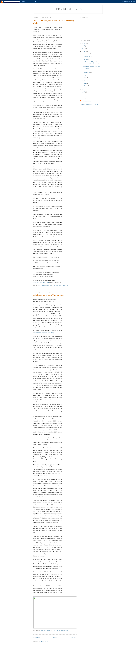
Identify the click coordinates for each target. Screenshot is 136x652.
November (87, 57)
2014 (83, 43)
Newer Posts (36, 638)
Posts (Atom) (44, 642)
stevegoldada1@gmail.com (41, 282)
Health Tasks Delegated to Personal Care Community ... (92, 63)
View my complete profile (89, 104)
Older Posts (73, 638)
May (85, 80)
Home (55, 638)
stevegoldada (68, 9)
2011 (83, 51)
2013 (83, 46)
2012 (83, 49)
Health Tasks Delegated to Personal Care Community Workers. (53, 21)
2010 (83, 89)
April (85, 83)
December (87, 54)
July (85, 75)
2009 (83, 92)
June (85, 77)
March (86, 86)
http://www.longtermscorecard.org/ (44, 333)
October (86, 59)
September (87, 72)
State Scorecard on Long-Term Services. (48, 295)
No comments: (64, 285)
